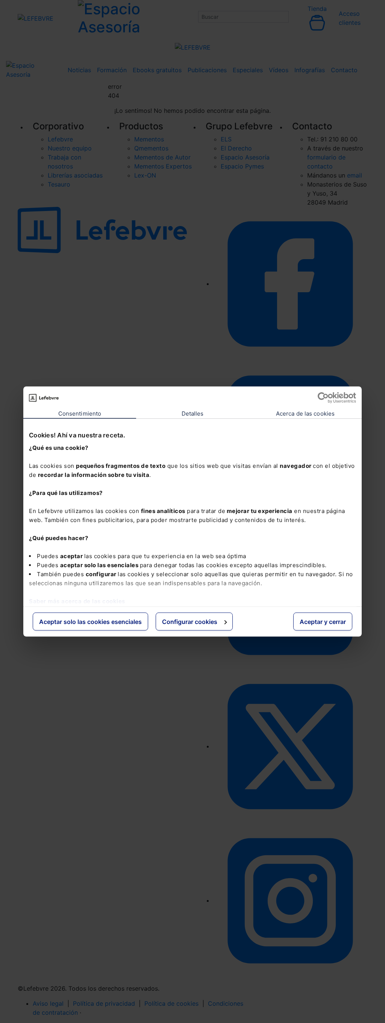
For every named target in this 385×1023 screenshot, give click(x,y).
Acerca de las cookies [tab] (305, 413)
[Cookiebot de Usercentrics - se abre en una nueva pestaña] (323, 398)
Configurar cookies (189, 621)
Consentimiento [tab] (79, 413)
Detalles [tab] (193, 413)
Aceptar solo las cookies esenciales (90, 621)
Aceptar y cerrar (323, 621)
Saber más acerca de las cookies (77, 600)
